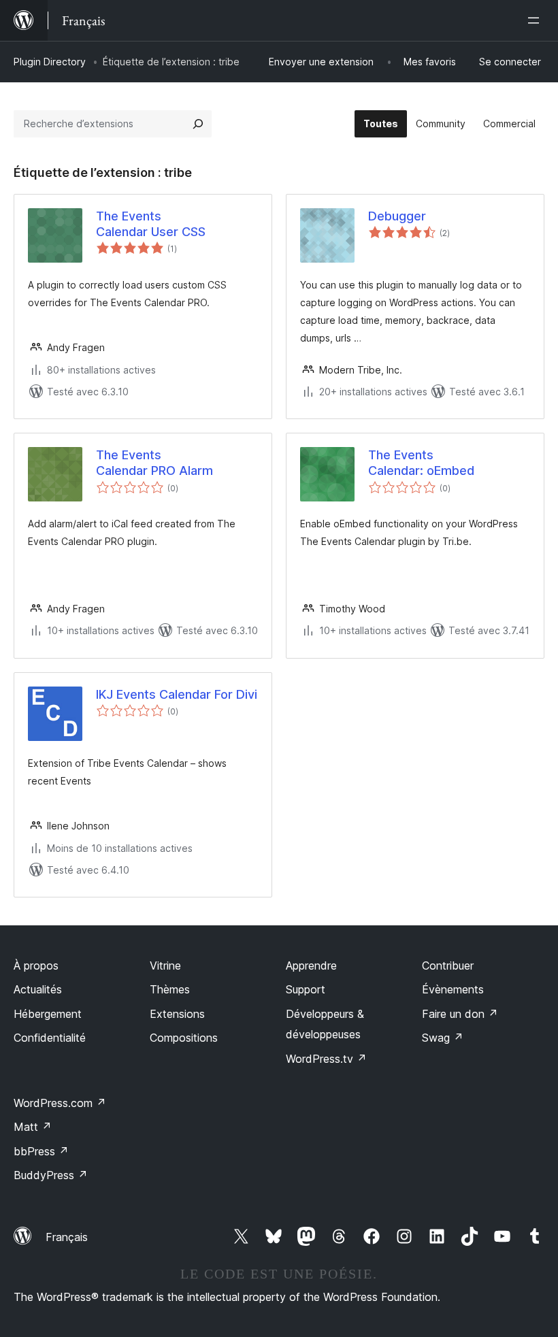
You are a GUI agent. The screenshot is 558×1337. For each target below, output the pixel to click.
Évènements (453, 989)
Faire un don (460, 1014)
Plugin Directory (50, 61)
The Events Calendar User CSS (151, 224)
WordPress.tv (326, 1059)
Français (67, 1237)
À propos (36, 965)
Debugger (397, 216)
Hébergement (48, 1014)
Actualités (38, 989)
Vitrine (165, 965)
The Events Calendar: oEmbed (421, 463)
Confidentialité (50, 1037)
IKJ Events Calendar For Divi (176, 694)
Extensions (177, 1014)
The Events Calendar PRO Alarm (154, 463)
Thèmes (170, 989)
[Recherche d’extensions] (198, 123)
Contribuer (448, 965)
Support (305, 989)
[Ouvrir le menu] (536, 20)
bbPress (41, 1151)
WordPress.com (60, 1103)
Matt (33, 1127)
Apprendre (311, 965)
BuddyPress (51, 1175)
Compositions (184, 1037)
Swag (442, 1037)
